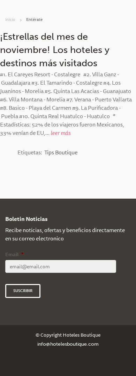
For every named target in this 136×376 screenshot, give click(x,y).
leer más (60, 132)
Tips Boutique (60, 152)
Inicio (10, 19)
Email (14, 254)
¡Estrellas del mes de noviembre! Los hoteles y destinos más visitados (54, 50)
